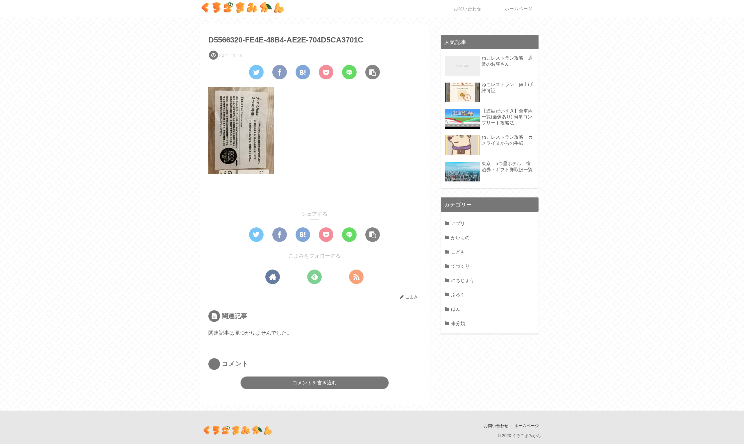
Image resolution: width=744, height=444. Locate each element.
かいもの (460, 237)
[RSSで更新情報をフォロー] (356, 277)
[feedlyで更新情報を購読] (314, 277)
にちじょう (462, 280)
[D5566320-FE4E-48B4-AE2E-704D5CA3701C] (303, 72)
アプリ (458, 223)
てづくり (460, 266)
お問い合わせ (496, 425)
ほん (455, 309)
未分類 (458, 323)
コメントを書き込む (314, 383)
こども (458, 251)
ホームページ (526, 425)
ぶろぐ (458, 294)
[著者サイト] (272, 277)
